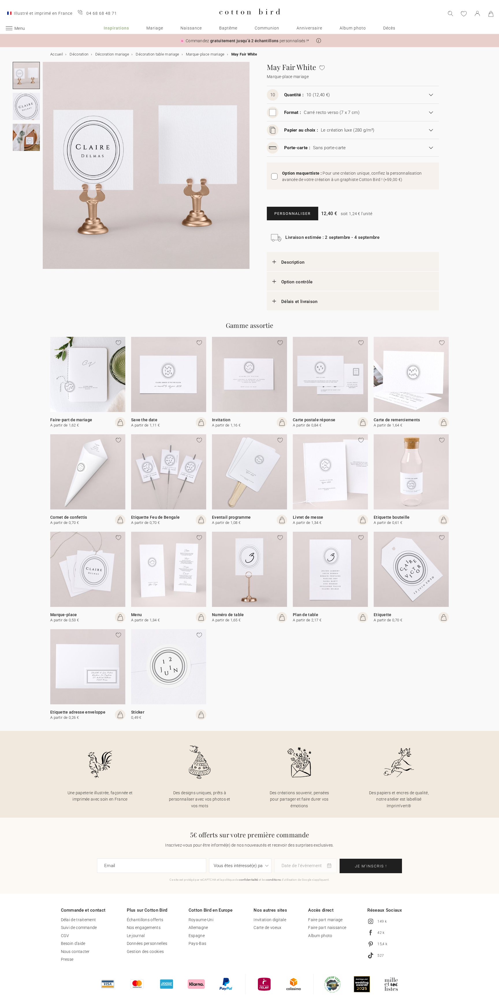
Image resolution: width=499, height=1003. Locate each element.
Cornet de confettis (68, 517)
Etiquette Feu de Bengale (155, 517)
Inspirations (116, 28)
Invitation (221, 420)
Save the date (144, 420)
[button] (318, 40)
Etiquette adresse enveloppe (77, 712)
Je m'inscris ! (371, 866)
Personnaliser (292, 213)
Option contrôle (297, 282)
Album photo (353, 28)
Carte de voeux (267, 927)
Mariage (154, 28)
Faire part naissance (327, 927)
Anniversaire (309, 28)
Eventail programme (231, 517)
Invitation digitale (270, 919)
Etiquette (383, 614)
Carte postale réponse (314, 420)
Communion (267, 28)
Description (292, 262)
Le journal (136, 935)
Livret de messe (308, 517)
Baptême (228, 28)
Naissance (191, 28)
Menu (136, 614)
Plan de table (305, 614)
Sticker (137, 712)
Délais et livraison (299, 301)
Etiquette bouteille (392, 517)
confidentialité (248, 879)
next (46, 168)
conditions (273, 879)
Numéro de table (228, 614)
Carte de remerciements (397, 420)
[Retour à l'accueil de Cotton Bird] (249, 19)
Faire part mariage (325, 919)
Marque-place (63, 614)
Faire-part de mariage (71, 420)
